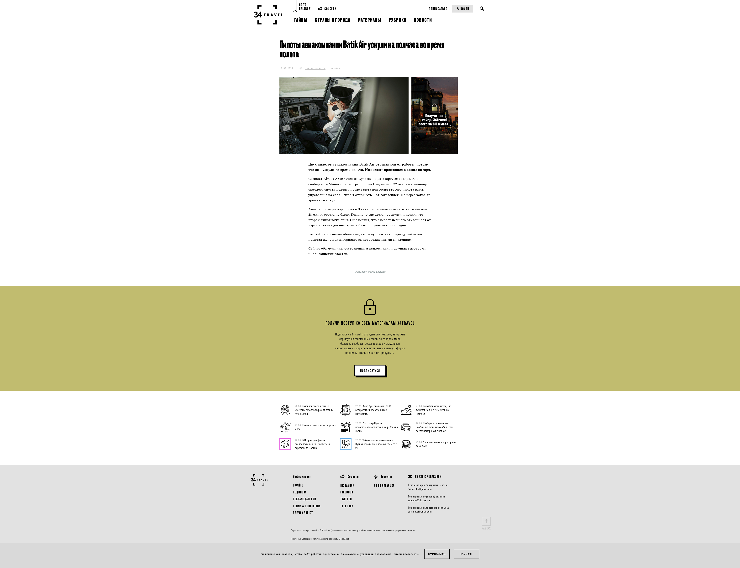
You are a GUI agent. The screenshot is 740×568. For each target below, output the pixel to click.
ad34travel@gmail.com (419, 511)
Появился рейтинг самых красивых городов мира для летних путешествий (314, 409)
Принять (466, 554)
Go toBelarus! (305, 7)
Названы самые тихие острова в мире (315, 427)
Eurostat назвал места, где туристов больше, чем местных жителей (433, 409)
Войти (464, 8)
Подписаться (438, 8)
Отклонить (437, 554)
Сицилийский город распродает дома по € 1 (436, 444)
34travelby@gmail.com (419, 489)
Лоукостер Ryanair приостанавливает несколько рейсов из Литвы (376, 427)
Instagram (347, 485)
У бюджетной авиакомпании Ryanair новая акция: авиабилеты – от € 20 (376, 444)
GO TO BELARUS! (384, 485)
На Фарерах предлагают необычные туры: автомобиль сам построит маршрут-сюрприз (434, 427)
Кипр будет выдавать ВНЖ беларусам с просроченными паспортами (373, 409)
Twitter (346, 499)
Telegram (346, 506)
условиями (366, 553)
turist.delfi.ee (315, 68)
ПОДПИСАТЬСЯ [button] (370, 371)
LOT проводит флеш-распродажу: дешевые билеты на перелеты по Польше (312, 444)
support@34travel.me (419, 500)
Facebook (346, 492)
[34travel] (268, 14)
